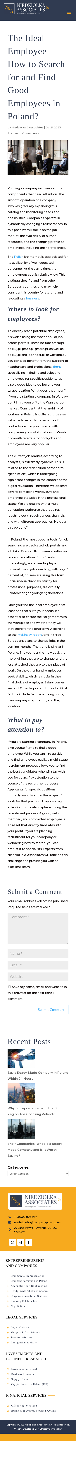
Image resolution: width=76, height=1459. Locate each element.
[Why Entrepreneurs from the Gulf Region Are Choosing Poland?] (21, 1094)
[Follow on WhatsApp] (12, 1242)
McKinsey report (29, 635)
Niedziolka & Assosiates (37, 1424)
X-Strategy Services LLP (50, 1429)
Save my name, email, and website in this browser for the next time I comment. (37, 993)
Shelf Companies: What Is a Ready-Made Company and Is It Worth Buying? (35, 1149)
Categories (18, 1167)
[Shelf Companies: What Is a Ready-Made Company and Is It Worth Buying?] (21, 1130)
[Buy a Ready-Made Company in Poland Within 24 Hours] (21, 1059)
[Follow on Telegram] (20, 1242)
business (32, 298)
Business (14, 133)
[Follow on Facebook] (28, 1242)
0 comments (30, 133)
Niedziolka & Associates (27, 127)
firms (57, 367)
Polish (18, 257)
